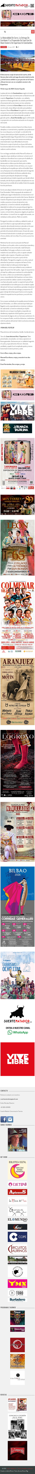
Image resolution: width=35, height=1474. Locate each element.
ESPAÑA (3, 47)
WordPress (10, 1471)
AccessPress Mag (23, 1471)
